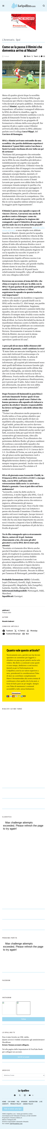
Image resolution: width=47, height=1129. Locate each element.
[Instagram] (24, 1095)
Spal (18, 39)
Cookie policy (28, 1104)
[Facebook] (14, 1095)
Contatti (5, 1104)
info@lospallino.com (16, 1123)
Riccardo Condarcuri (8, 621)
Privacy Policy (15, 1104)
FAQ (18, 1101)
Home (4, 1101)
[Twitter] (19, 1095)
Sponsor (24, 1101)
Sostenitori (33, 1101)
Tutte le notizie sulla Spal (12, 1109)
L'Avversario (8, 39)
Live (40, 1101)
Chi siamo (11, 1101)
